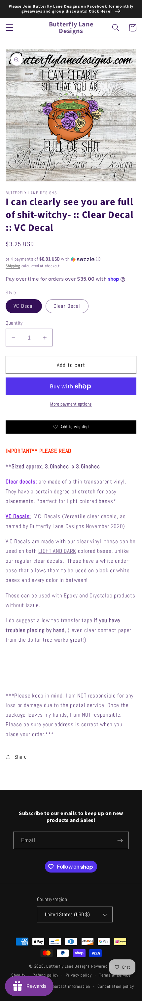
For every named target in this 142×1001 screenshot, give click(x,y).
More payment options (71, 404)
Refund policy (45, 975)
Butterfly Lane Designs (68, 966)
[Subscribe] (120, 840)
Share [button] (21, 756)
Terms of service (115, 975)
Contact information (71, 986)
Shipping (13, 266)
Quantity (14, 323)
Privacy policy (79, 975)
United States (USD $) (67, 914)
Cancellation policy (115, 986)
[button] (9, 27)
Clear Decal (67, 306)
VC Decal (24, 306)
